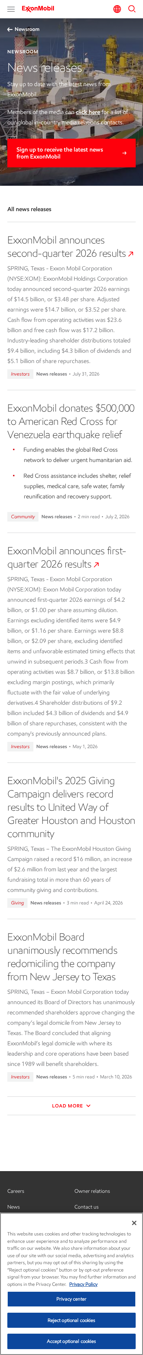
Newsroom (27, 29)
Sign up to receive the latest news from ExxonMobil (59, 153)
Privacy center (71, 1299)
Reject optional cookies (72, 1320)
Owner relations (92, 1191)
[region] (71, 1284)
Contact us (86, 1207)
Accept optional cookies (71, 1341)
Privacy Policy (83, 1284)
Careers (15, 1191)
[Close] (134, 1223)
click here (88, 112)
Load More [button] (68, 1106)
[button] (11, 9)
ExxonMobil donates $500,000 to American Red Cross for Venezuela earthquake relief (71, 421)
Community (23, 516)
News (13, 1207)
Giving (17, 903)
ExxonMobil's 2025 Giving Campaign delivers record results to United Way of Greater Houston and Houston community (71, 807)
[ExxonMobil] (40, 9)
